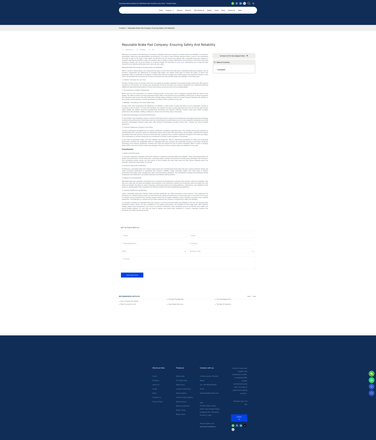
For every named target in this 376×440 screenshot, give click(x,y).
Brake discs (180, 385)
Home (154, 376)
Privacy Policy (157, 402)
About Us (155, 385)
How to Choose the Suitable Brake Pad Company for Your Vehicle (130, 301)
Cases (154, 389)
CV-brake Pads (181, 380)
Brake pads (180, 376)
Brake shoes (181, 410)
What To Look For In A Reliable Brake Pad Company (128, 304)
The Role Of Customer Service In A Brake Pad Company (224, 304)
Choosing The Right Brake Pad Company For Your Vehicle (176, 299)
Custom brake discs (183, 389)
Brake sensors (181, 402)
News (154, 393)
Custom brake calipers (184, 397)
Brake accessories (183, 406)
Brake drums (180, 414)
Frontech (122, 28)
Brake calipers (181, 393)
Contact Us (156, 397)
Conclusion (221, 69)
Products (155, 380)
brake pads (180, 62)
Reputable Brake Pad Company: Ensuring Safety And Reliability (151, 28)
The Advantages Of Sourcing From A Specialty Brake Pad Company (224, 299)
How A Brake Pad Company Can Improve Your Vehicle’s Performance (176, 304)
